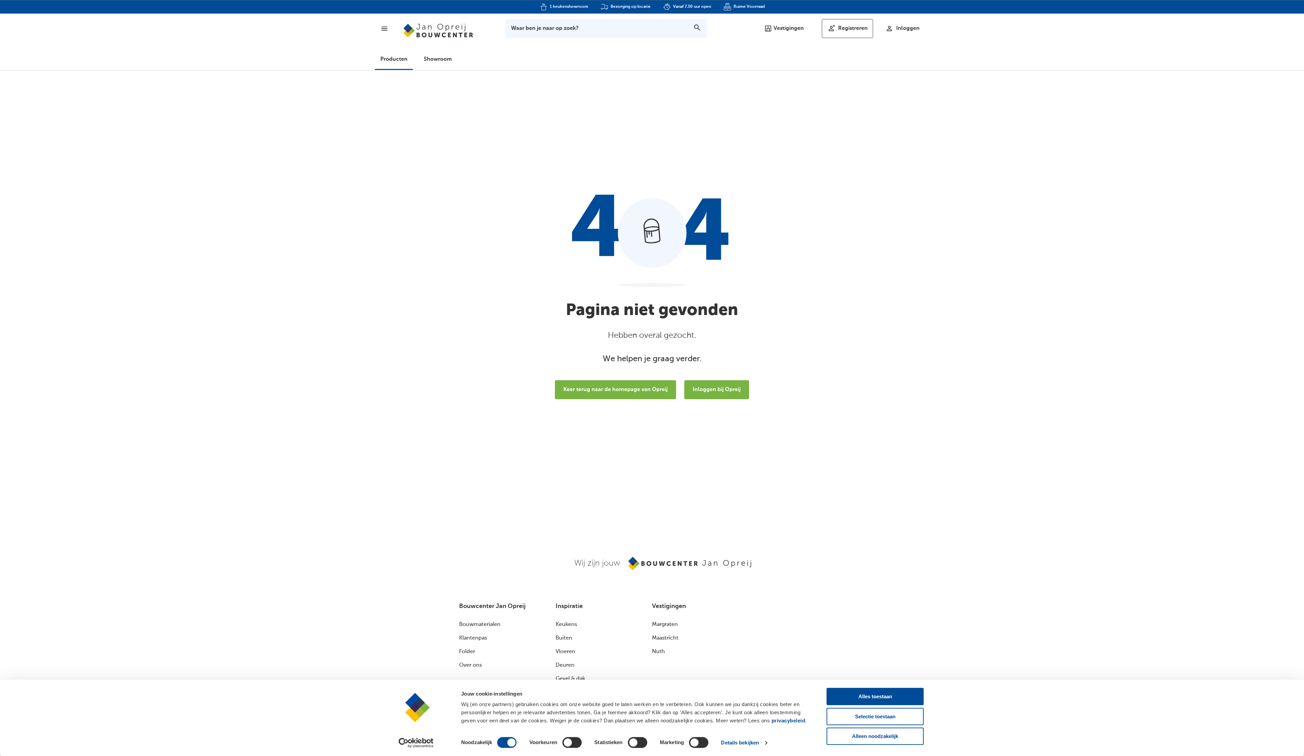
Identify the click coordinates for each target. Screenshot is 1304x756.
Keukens (566, 624)
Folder (467, 651)
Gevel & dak (570, 679)
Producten (394, 59)
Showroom (438, 59)
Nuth (658, 651)
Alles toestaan (875, 696)
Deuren (565, 665)
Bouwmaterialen (480, 624)
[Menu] (384, 28)
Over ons (470, 665)
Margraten (665, 624)
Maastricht (665, 638)
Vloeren (565, 651)
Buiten (564, 638)
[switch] (572, 742)
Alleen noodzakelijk (875, 736)
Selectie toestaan (875, 716)
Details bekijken (740, 742)
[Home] (438, 30)
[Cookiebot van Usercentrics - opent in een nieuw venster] (416, 743)
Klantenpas (473, 638)
